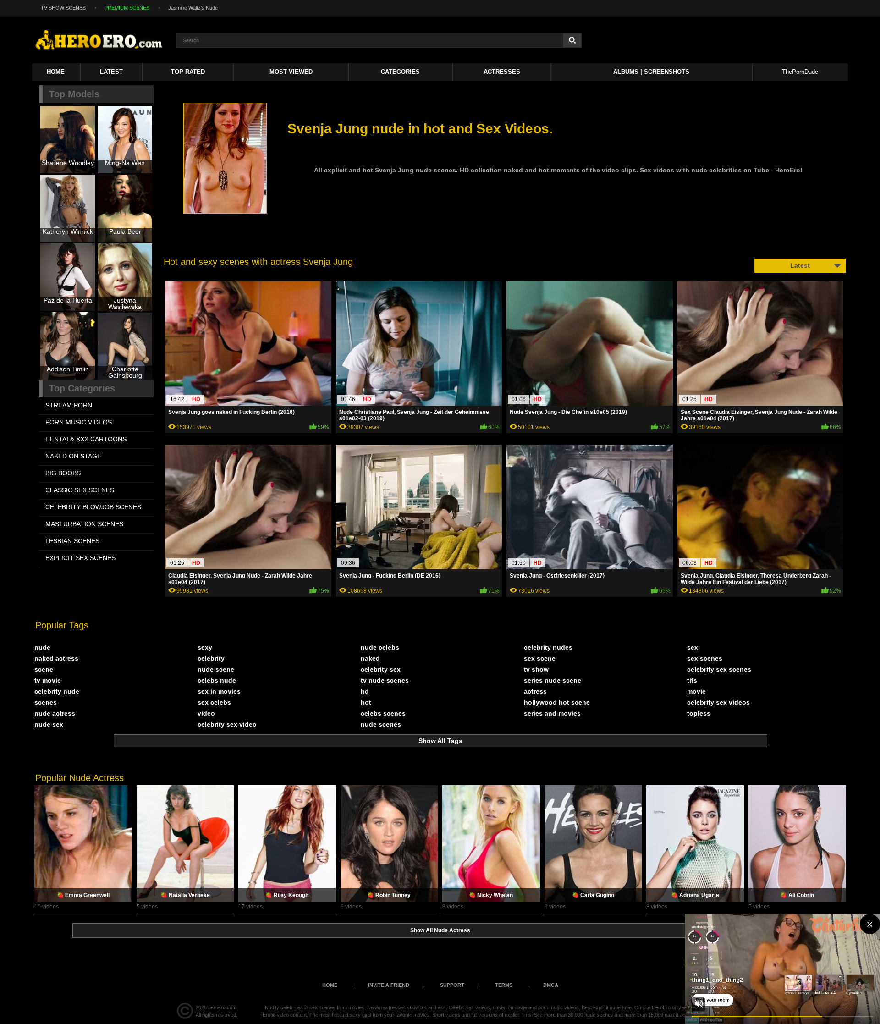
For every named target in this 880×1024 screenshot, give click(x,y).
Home (56, 71)
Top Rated (188, 71)
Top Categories (82, 388)
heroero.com (222, 1007)
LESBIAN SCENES (72, 541)
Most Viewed (291, 71)
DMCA (550, 985)
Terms (503, 985)
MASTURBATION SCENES (84, 524)
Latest (111, 71)
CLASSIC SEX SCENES (79, 490)
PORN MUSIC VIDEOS (78, 422)
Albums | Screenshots (651, 71)
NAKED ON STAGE (73, 456)
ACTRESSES (502, 71)
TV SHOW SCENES (63, 8)
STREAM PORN (68, 405)
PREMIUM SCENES (126, 8)
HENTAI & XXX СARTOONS (85, 439)
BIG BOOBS (63, 473)
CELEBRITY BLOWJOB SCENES (93, 507)
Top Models (74, 94)
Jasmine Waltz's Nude (193, 8)
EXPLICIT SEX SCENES (80, 558)
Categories (400, 71)
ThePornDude (800, 71)
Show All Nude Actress (440, 930)
